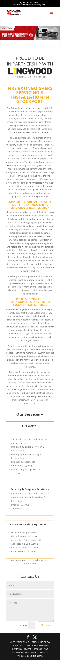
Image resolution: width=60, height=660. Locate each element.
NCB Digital (36, 655)
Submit (46, 625)
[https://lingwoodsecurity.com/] (30, 73)
